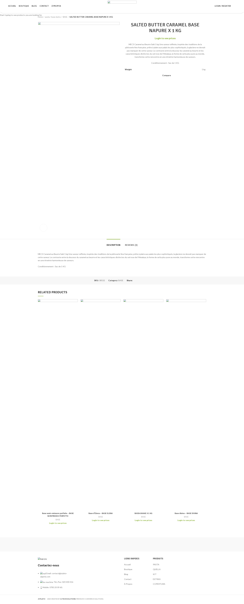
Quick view (75, 304)
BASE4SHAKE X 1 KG (143, 513)
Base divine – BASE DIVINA (186, 513)
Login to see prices (58, 523)
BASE (58, 519)
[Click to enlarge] (43, 227)
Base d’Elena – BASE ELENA (101, 513)
